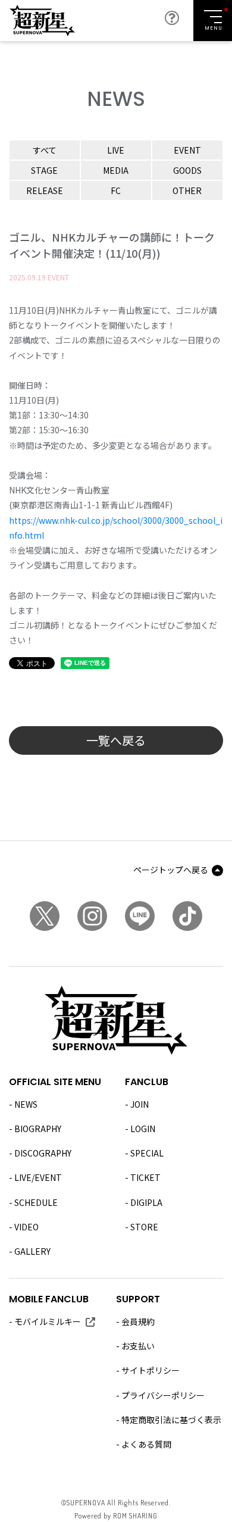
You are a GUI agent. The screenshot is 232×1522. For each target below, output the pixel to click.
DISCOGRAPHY (42, 1153)
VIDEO (26, 1227)
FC (116, 190)
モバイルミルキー (47, 1321)
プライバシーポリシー (163, 1395)
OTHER (187, 190)
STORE (144, 1227)
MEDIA (115, 170)
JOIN (139, 1104)
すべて (45, 150)
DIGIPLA (146, 1202)
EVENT (187, 150)
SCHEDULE (36, 1202)
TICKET (145, 1177)
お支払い (138, 1346)
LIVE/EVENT (38, 1177)
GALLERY (32, 1251)
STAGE (44, 170)
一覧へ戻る (116, 740)
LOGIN (142, 1129)
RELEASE (44, 190)
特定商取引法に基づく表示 (171, 1420)
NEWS (25, 1104)
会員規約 (138, 1321)
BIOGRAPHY (37, 1129)
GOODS (187, 170)
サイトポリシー (150, 1370)
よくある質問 (146, 1444)
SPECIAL (147, 1153)
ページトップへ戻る (170, 870)
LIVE (115, 150)
